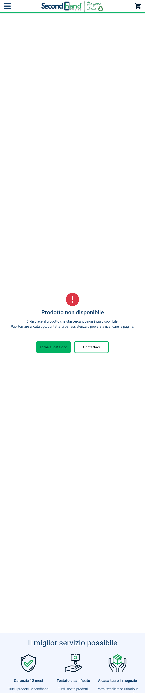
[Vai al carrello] (138, 6)
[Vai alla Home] (72, 6)
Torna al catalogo (53, 347)
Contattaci (91, 347)
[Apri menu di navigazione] (7, 6)
